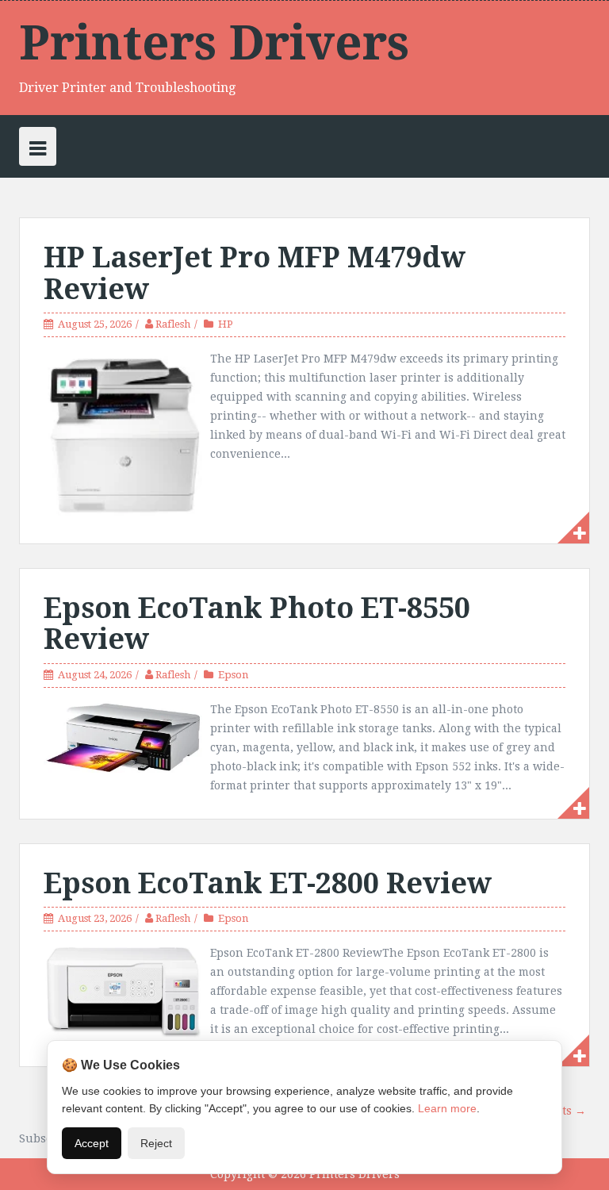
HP (225, 324)
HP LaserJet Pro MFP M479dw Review (254, 273)
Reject (156, 1143)
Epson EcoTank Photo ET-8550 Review (257, 624)
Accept (92, 1143)
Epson (233, 675)
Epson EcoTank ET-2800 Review (268, 883)
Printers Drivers (214, 43)
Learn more (447, 1108)
